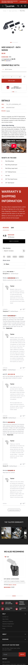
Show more (6, 260)
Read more (9, 328)
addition (21, 256)
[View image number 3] (14, 42)
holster (15, 256)
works (8, 256)
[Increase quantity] (20, 77)
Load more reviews (14, 510)
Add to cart (11, 80)
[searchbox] (12, 251)
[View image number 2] (12, 42)
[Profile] (21, 6)
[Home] (9, 6)
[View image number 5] (17, 42)
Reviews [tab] (6, 227)
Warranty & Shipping (7, 621)
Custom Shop (23, 1)
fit (4, 256)
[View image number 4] (15, 42)
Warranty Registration (8, 623)
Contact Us (5, 616)
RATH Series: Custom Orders (11, 578)
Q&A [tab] (12, 227)
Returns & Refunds (7, 626)
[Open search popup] (18, 6)
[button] (9, 59)
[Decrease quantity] (3, 77)
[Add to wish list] (24, 77)
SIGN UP (22, 654)
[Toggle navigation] (3, 6)
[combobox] (14, 271)
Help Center (5, 619)
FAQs (3, 628)
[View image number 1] (11, 42)
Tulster (8, 110)
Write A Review (14, 241)
